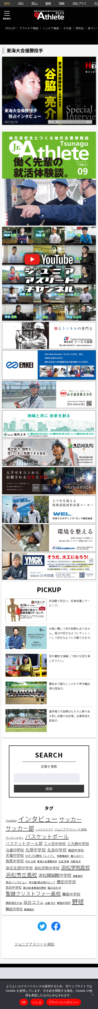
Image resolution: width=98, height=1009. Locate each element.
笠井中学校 (14, 887)
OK (24, 1002)
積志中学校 (66, 881)
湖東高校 (78, 876)
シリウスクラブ (44, 829)
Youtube (11, 820)
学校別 (79, 28)
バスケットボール (47, 836)
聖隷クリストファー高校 (33, 893)
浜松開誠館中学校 (55, 875)
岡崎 (61, 3)
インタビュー (38, 818)
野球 (78, 901)
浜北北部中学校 (19, 868)
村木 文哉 (30, 861)
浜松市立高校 (21, 874)
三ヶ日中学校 (55, 843)
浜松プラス (79, 3)
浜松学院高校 (75, 867)
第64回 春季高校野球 (34, 887)
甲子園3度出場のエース (42, 882)
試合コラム (33, 902)
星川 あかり (77, 856)
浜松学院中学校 (47, 868)
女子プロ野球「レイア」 (40, 856)
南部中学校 (76, 850)
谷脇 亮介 (50, 903)
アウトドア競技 (29, 28)
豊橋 (48, 3)
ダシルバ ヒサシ (15, 837)
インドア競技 (51, 28)
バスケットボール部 (24, 843)
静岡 (7, 3)
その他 (67, 28)
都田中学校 (64, 903)
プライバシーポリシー (64, 1002)
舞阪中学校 (71, 894)
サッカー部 (20, 828)
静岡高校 (29, 909)
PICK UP (10, 28)
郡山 (34, 3)
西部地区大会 (14, 903)
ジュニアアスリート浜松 (70, 829)
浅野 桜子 (75, 861)
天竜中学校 (15, 855)
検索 (49, 788)
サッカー (70, 819)
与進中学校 (15, 850)
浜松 (20, 3)
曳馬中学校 (15, 860)
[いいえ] (92, 994)
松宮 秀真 (64, 861)
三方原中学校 (78, 843)
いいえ (37, 1002)
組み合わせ (54, 887)
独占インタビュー (17, 882)
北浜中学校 (57, 850)
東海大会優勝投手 (47, 861)
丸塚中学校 (35, 850)
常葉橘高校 (63, 856)
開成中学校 (14, 908)
